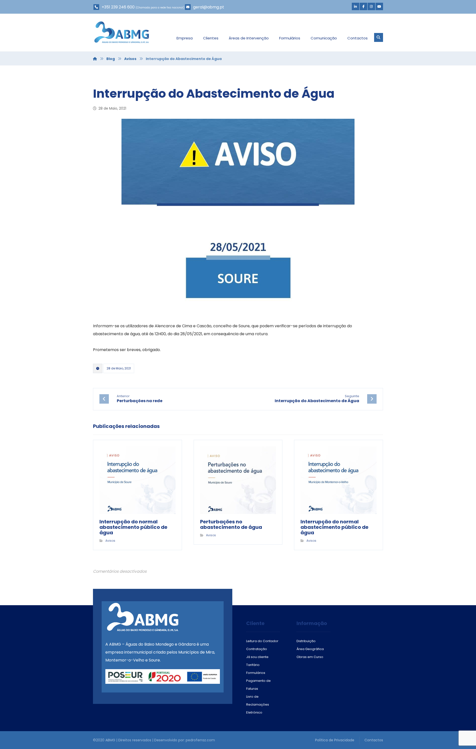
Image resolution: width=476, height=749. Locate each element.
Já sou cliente (257, 657)
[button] (355, 6)
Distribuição (306, 641)
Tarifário (253, 664)
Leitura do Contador (262, 641)
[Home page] (95, 58)
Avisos (110, 541)
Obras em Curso (310, 657)
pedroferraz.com (200, 740)
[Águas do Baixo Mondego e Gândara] (121, 32)
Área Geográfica (310, 649)
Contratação (256, 649)
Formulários (255, 672)
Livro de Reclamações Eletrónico (257, 704)
